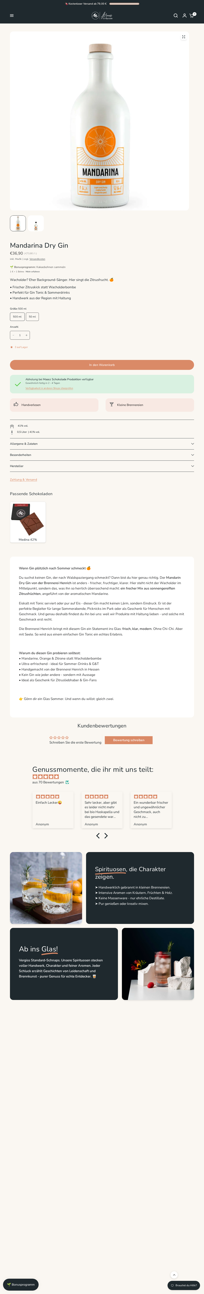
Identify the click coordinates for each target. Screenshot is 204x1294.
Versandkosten (37, 259)
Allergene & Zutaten (24, 444)
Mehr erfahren (33, 271)
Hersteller (16, 466)
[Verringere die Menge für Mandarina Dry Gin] (13, 335)
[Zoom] (184, 37)
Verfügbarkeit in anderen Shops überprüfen (49, 388)
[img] (104, 777)
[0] (190, 15)
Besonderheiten (20, 455)
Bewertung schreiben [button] (128, 740)
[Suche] (176, 15)
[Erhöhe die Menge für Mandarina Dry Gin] (26, 335)
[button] (99, 835)
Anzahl (14, 327)
